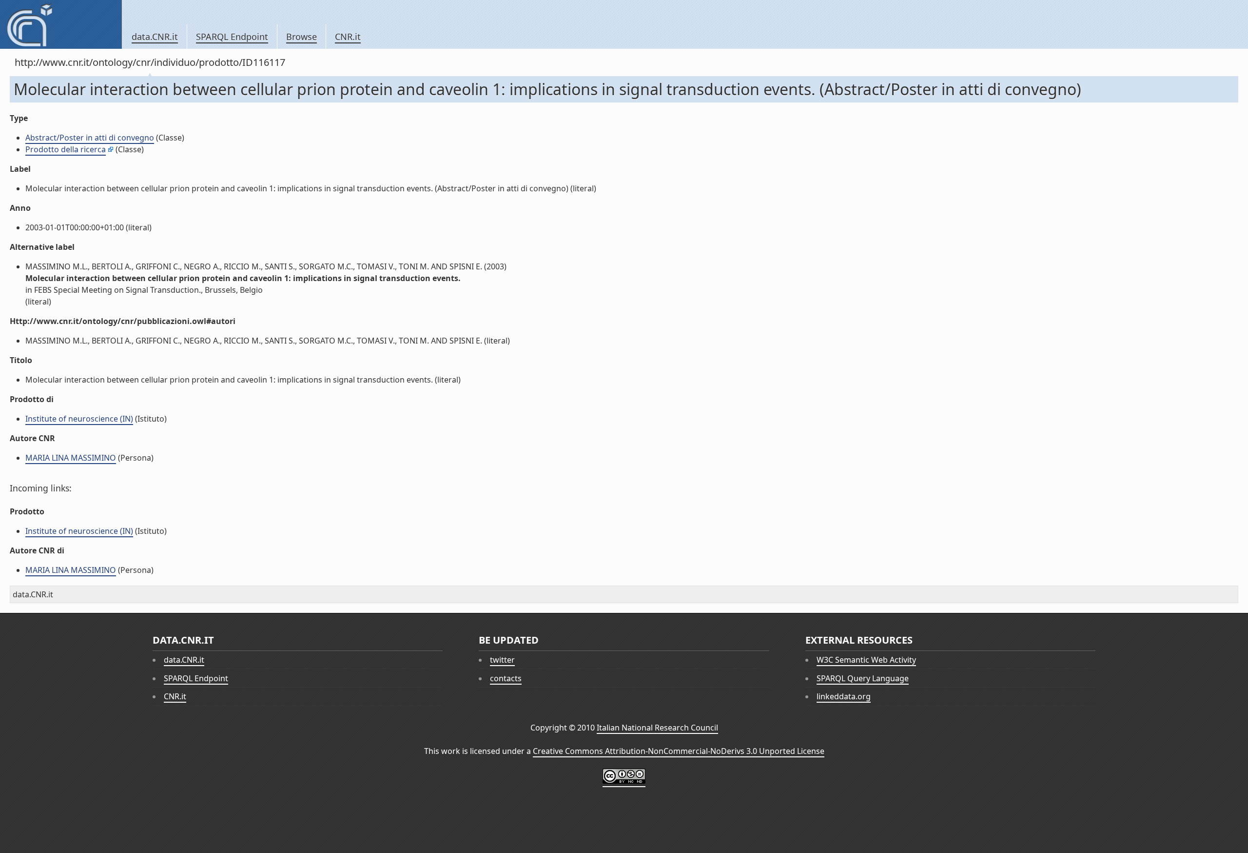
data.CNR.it (155, 36)
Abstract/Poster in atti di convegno (89, 137)
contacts (506, 678)
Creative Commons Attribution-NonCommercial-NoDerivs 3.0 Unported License (678, 751)
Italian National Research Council (657, 727)
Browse (301, 36)
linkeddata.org (844, 696)
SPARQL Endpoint (232, 36)
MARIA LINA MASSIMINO (70, 457)
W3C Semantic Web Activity (866, 659)
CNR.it (348, 36)
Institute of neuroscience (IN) (79, 418)
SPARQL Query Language (863, 678)
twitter (502, 659)
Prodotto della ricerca (65, 149)
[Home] (60, 24)
